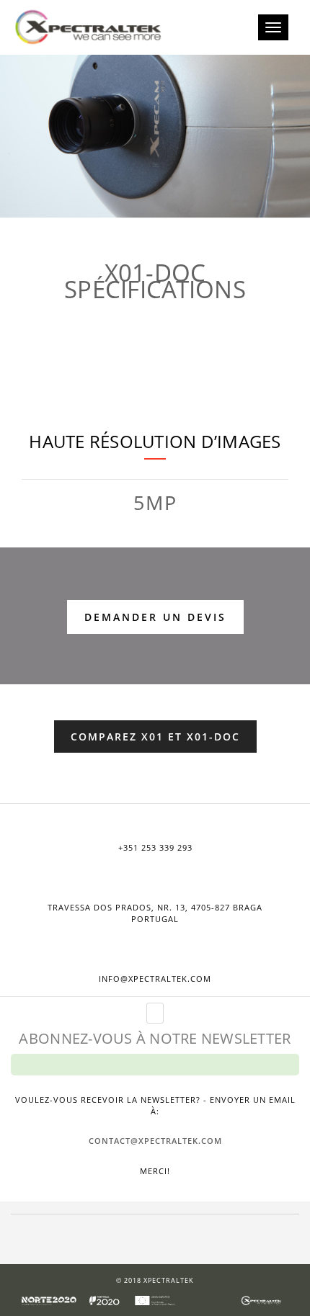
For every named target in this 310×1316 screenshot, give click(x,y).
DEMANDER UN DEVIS (155, 617)
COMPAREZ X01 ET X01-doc (155, 736)
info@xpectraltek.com (155, 978)
